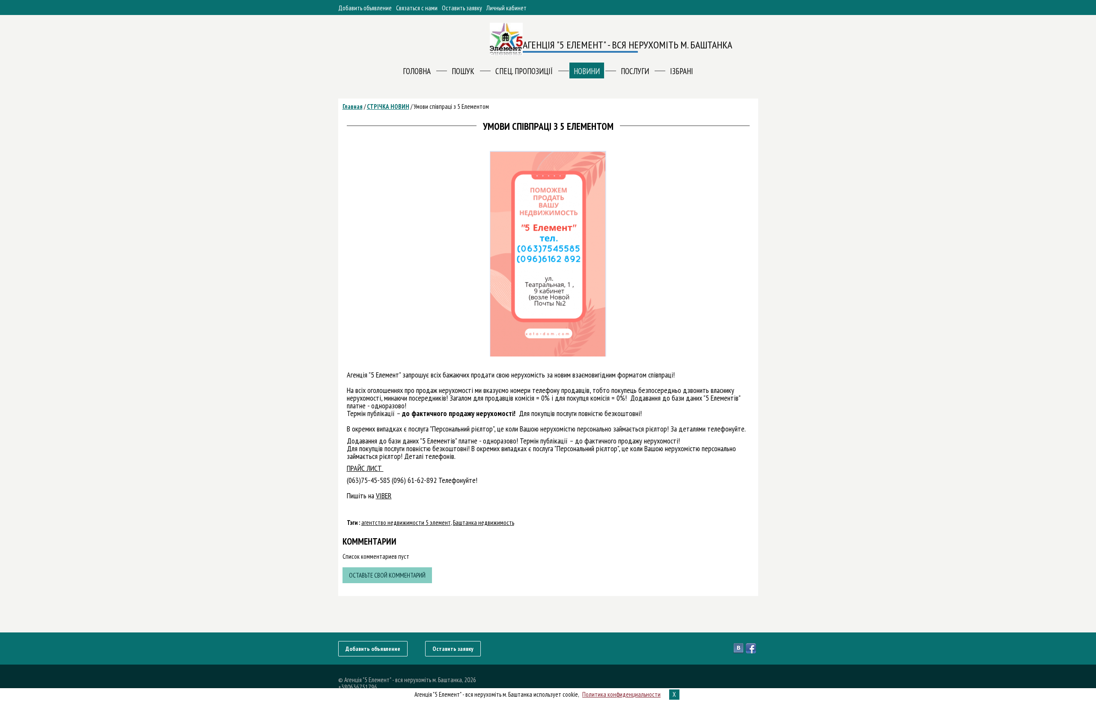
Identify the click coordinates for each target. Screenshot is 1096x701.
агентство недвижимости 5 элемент (406, 522)
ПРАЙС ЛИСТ (365, 468)
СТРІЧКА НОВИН (388, 106)
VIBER (384, 495)
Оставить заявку (462, 8)
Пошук (463, 71)
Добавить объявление (365, 8)
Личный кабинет (506, 8)
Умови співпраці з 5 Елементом (451, 106)
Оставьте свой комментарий (387, 575)
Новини (587, 71)
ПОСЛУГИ (635, 71)
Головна (417, 71)
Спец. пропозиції (524, 71)
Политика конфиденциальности (621, 694)
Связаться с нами (417, 8)
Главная (352, 106)
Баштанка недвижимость (483, 522)
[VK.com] (739, 648)
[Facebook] (752, 648)
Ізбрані (681, 71)
